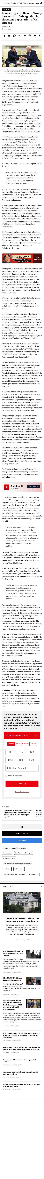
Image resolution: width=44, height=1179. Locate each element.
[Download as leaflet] (29, 36)
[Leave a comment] (34, 36)
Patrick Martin (6, 27)
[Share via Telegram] (19, 36)
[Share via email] (24, 36)
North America (33, 874)
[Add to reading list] (39, 36)
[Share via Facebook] (4, 36)
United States (19, 869)
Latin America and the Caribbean (14, 874)
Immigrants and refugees (23, 853)
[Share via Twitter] (9, 36)
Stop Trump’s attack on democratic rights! (17, 863)
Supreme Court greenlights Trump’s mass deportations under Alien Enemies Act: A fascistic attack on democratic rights (18, 813)
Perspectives (7, 853)
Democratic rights (9, 858)
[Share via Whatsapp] (14, 36)
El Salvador (6, 869)
